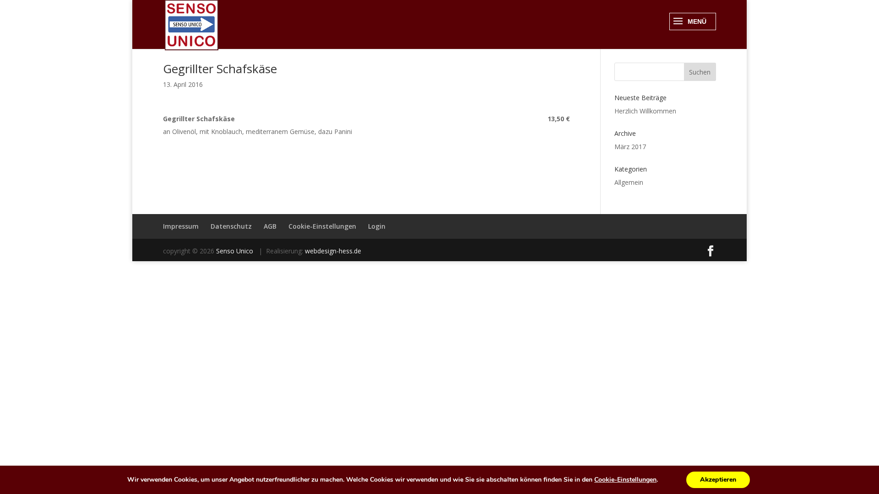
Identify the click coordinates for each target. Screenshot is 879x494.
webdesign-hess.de (333, 251)
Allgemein (628, 182)
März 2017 (630, 146)
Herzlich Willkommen (645, 111)
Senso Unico (235, 251)
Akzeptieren (718, 479)
